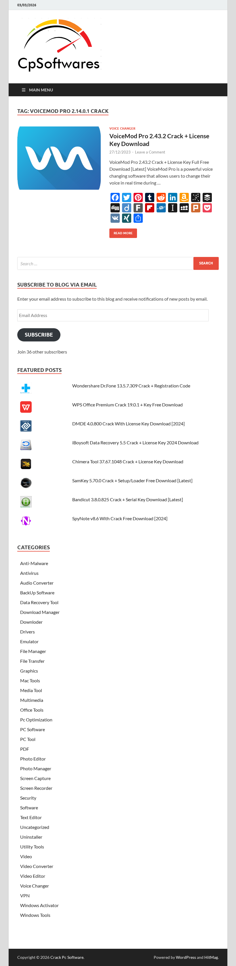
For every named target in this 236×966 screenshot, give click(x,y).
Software (29, 807)
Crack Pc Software (66, 957)
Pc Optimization (36, 719)
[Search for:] (118, 263)
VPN (25, 895)
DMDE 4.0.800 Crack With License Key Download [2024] (128, 423)
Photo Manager (35, 768)
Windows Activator (39, 905)
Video (26, 856)
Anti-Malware (34, 563)
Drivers (27, 631)
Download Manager (40, 612)
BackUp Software (37, 592)
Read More (121, 231)
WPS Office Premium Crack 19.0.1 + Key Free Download (127, 404)
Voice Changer (122, 128)
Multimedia (31, 700)
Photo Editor (33, 758)
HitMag (211, 957)
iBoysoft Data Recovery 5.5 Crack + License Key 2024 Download (135, 442)
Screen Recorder (36, 788)
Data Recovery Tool (39, 602)
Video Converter (36, 866)
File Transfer (32, 661)
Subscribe (39, 335)
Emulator (29, 641)
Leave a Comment (150, 152)
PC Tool (27, 739)
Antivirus (29, 573)
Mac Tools (30, 680)
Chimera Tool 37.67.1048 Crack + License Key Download (127, 461)
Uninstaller (31, 837)
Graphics (29, 670)
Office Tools (31, 710)
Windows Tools (35, 915)
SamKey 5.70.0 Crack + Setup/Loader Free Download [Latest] (132, 480)
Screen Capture (35, 778)
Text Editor (31, 817)
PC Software (32, 729)
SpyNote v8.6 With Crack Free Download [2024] (120, 518)
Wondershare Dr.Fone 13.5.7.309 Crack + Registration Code (131, 385)
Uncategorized (34, 827)
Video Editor (32, 876)
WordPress (186, 957)
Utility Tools (32, 846)
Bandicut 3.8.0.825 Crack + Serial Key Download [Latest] (127, 499)
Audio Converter (37, 582)
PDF (24, 749)
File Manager (33, 651)
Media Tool (31, 690)
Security (28, 797)
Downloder (31, 622)
